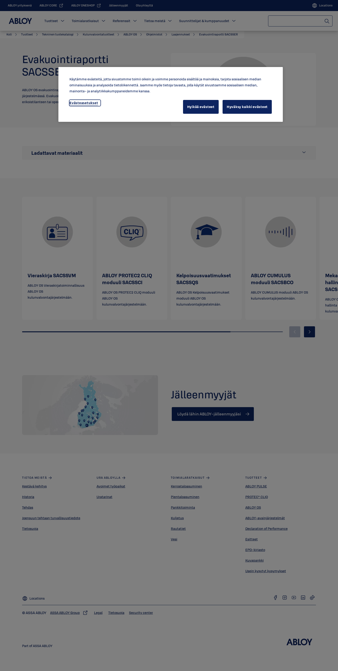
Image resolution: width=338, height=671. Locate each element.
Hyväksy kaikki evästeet (247, 107)
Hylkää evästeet (201, 107)
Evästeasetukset (83, 103)
